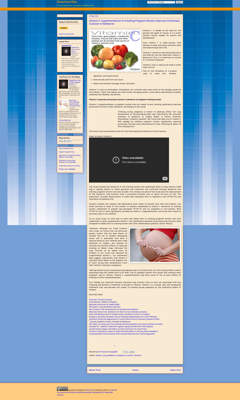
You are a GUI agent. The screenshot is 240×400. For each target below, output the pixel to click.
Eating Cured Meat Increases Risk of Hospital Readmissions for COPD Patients (123, 317)
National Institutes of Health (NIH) (104, 304)
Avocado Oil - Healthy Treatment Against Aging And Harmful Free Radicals (121, 326)
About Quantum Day (66, 148)
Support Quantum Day (66, 152)
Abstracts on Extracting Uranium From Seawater (67, 161)
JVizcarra (89, 390)
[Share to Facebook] (131, 352)
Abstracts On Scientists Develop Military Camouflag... (70, 156)
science (130, 355)
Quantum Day (67, 1)
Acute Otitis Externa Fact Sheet (69, 166)
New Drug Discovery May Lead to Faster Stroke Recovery (74, 103)
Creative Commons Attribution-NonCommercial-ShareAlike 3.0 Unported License (87, 392)
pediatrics (111, 355)
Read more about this (66, 34)
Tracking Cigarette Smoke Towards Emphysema (109, 321)
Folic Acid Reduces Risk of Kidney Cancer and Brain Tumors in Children (119, 314)
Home (135, 370)
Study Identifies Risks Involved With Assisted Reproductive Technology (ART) (122, 334)
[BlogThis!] (126, 352)
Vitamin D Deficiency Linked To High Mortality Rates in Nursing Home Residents (123, 331)
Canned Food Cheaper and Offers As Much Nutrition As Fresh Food (117, 329)
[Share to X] (129, 352)
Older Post (175, 370)
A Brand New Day (65, 120)
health (98, 355)
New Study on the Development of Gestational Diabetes (113, 309)
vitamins (137, 355)
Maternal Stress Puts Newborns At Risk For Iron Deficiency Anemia (118, 312)
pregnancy (121, 355)
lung (104, 355)
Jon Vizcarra (103, 352)
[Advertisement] (120, 9)
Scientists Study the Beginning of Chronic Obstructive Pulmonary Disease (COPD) (124, 319)
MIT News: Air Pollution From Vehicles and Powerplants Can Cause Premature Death (126, 324)
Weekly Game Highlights (67, 169)
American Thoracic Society (100, 299)
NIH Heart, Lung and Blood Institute (104, 307)
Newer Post (95, 370)
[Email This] (124, 352)
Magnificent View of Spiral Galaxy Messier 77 (75, 50)
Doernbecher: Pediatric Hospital (103, 302)
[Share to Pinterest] (133, 352)
